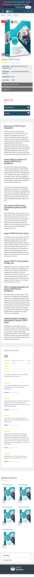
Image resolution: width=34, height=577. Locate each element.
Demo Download (9, 107)
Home (2, 15)
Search (25, 11)
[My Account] (28, 11)
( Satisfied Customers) (14, 62)
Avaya (9, 15)
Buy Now (7, 113)
